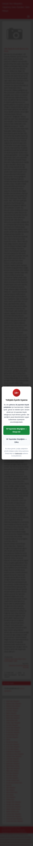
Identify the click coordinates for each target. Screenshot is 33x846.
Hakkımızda (18, 453)
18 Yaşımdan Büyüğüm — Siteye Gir (16, 430)
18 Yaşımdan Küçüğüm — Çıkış (16, 440)
